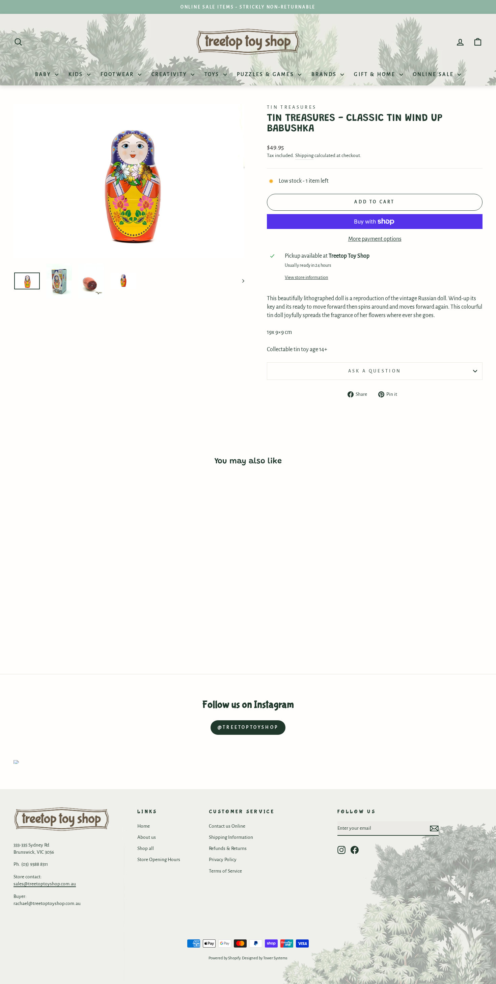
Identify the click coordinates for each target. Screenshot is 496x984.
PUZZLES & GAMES (266, 74)
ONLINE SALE (434, 74)
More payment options (375, 239)
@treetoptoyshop (248, 727)
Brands (325, 74)
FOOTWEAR (118, 74)
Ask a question (374, 370)
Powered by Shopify (224, 958)
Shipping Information (231, 837)
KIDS (76, 74)
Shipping (304, 155)
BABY (44, 74)
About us (146, 837)
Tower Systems (275, 958)
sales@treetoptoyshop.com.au (44, 883)
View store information (306, 277)
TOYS (213, 74)
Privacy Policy (223, 859)
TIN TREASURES (291, 107)
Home (143, 826)
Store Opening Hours (158, 859)
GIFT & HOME (375, 74)
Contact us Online (227, 826)
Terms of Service (225, 871)
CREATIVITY (170, 74)
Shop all (145, 848)
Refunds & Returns (228, 848)
